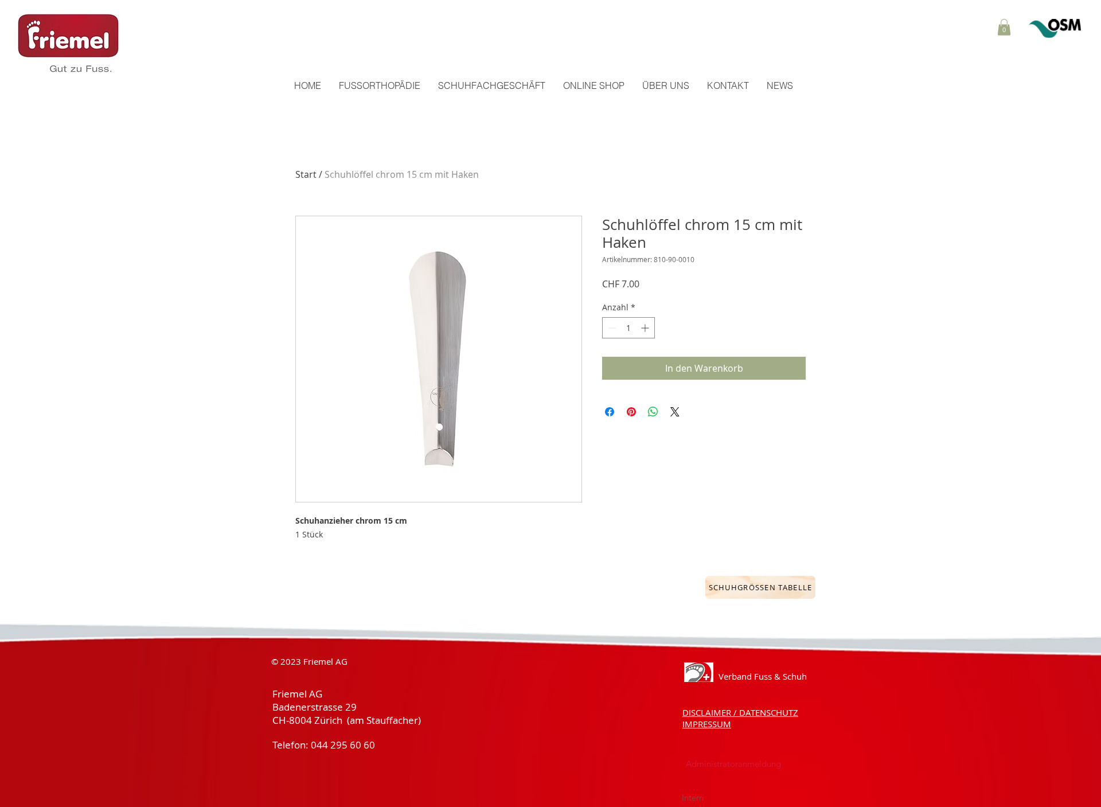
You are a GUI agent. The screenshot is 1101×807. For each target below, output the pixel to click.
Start (306, 174)
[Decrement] (611, 328)
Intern (695, 797)
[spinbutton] (628, 328)
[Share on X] (675, 412)
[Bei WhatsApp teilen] (653, 412)
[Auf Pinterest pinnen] (631, 412)
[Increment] (646, 328)
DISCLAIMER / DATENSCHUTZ (740, 712)
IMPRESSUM (706, 724)
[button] (1004, 27)
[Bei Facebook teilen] (609, 412)
